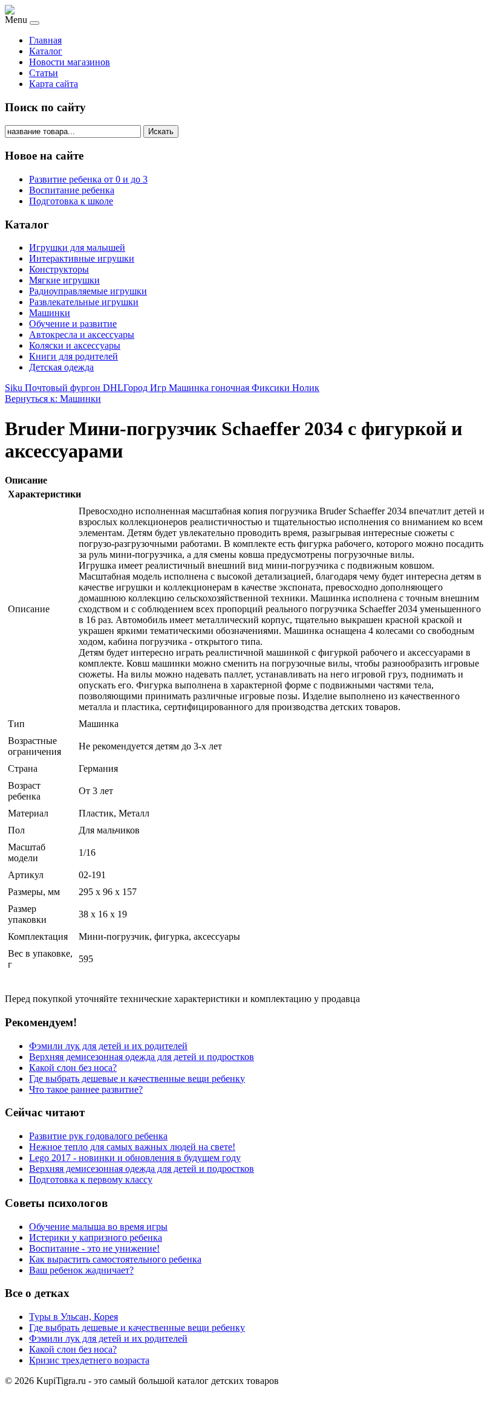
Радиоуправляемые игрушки (88, 291)
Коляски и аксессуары (74, 345)
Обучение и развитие (73, 324)
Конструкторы (59, 269)
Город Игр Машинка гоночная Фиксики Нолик (221, 388)
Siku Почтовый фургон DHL (64, 388)
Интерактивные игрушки (81, 258)
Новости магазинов (69, 62)
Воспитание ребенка (71, 190)
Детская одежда (61, 367)
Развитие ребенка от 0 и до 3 (88, 179)
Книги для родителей (73, 356)
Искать (161, 131)
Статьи (43, 73)
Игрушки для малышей (77, 247)
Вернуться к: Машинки (53, 398)
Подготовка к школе (71, 201)
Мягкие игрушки (64, 280)
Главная (45, 40)
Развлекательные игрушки (84, 302)
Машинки (49, 313)
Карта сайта (53, 84)
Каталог (45, 51)
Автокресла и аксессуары (81, 334)
